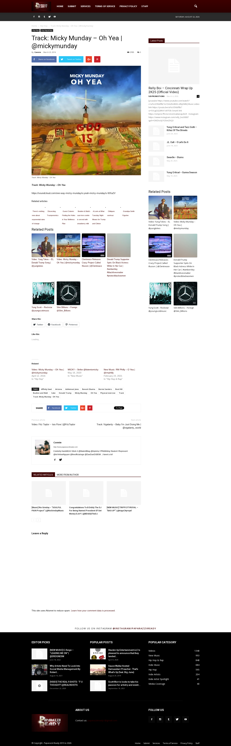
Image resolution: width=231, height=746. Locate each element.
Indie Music (154, 664)
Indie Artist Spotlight (158, 679)
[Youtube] (54, 17)
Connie (37, 52)
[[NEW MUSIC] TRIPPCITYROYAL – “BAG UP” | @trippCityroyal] (124, 493)
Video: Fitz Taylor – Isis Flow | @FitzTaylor (53, 424)
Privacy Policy (128, 6)
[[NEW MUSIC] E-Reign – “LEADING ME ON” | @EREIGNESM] (39, 653)
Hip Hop (36, 30)
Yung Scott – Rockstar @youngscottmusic (42, 309)
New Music (154, 655)
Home (60, 6)
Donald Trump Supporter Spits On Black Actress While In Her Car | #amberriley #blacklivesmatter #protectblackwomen (118, 267)
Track (121, 393)
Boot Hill (118, 389)
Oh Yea (94, 393)
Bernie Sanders (105, 389)
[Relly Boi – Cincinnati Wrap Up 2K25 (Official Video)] (173, 65)
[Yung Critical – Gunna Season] (156, 176)
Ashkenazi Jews (72, 389)
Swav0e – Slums (175, 157)
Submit (72, 6)
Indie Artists (154, 674)
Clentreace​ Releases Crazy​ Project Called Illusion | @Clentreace (92, 262)
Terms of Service (105, 6)
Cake (53, 393)
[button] (195, 6)
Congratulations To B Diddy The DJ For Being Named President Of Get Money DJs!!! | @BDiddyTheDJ (85, 510)
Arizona (58, 389)
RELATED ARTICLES (43, 475)
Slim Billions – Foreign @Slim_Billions (67, 309)
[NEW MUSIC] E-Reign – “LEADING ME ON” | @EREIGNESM (62, 653)
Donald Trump (65, 393)
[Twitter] (49, 17)
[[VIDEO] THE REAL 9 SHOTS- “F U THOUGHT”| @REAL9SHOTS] (39, 685)
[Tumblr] (44, 17)
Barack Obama (88, 389)
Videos (151, 650)
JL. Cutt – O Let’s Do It (177, 142)
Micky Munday (81, 393)
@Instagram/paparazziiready (134, 628)
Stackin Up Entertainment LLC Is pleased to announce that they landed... (124, 653)
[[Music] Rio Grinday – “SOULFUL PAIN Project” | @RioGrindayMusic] (49, 493)
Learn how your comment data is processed (93, 610)
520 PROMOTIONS (156, 96)
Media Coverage (156, 683)
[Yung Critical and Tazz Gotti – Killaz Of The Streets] (156, 131)
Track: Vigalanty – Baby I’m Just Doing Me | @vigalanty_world (119, 426)
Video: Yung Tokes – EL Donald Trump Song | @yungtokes (43, 262)
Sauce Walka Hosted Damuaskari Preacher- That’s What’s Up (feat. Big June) (123, 669)
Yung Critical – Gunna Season (182, 172)
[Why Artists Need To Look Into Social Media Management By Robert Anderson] (39, 669)
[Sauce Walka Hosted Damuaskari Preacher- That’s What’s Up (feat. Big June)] (98, 669)
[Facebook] (34, 17)
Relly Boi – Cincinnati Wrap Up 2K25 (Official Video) (170, 90)
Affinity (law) (46, 389)
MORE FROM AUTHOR (68, 475)
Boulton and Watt (40, 393)
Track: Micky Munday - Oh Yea (46, 396)
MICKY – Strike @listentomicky (83, 369)
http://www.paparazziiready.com (65, 447)
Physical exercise (107, 393)
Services (86, 6)
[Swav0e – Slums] (156, 161)
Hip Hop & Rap (46, 30)
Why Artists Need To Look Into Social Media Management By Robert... (65, 669)
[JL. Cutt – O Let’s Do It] (156, 146)
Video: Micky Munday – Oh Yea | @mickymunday (68, 261)
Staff (144, 6)
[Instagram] (39, 17)
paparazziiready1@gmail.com (102, 720)
